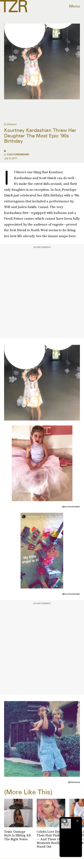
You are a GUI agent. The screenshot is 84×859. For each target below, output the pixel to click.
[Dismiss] (77, 820)
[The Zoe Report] (13, 6)
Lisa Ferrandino (18, 154)
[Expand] (64, 820)
